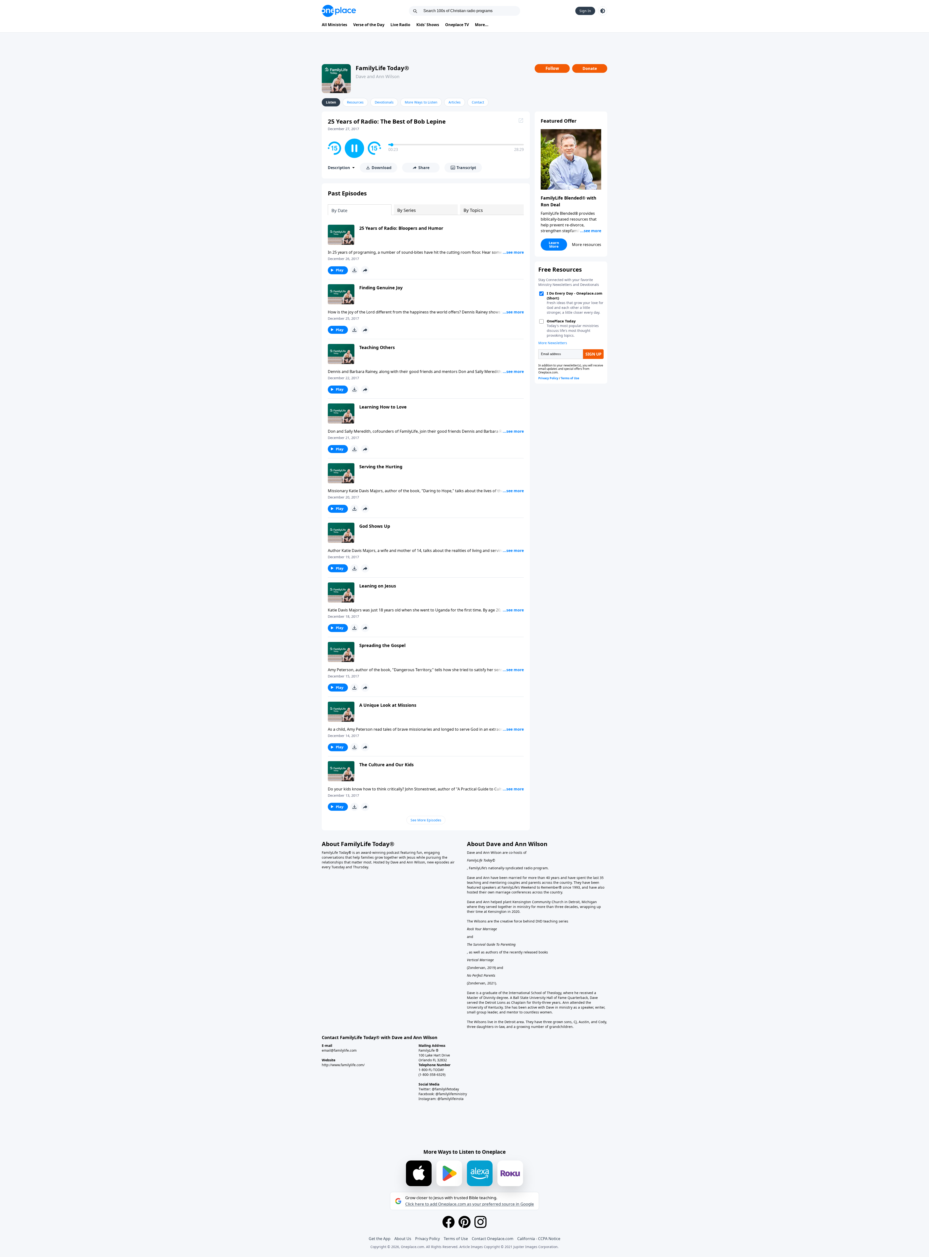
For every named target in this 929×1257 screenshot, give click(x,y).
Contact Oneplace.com (492, 1238)
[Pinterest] (464, 1222)
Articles (455, 102)
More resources (586, 244)
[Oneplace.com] (339, 11)
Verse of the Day (368, 24)
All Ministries (334, 24)
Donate (590, 68)
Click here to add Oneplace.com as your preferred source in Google (469, 1204)
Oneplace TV (457, 24)
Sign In (585, 10)
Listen (331, 102)
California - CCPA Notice (538, 1238)
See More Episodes (426, 820)
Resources (355, 102)
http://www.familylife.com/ (343, 1065)
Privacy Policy (427, 1238)
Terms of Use (456, 1238)
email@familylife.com (339, 1050)
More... (481, 24)
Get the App (379, 1238)
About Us (402, 1238)
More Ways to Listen (421, 102)
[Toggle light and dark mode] (602, 10)
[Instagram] (480, 1222)
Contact (478, 102)
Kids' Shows (427, 24)
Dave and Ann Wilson (377, 76)
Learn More (554, 244)
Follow (552, 68)
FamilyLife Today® (382, 68)
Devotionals (384, 102)
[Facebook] (448, 1222)
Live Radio (400, 24)
